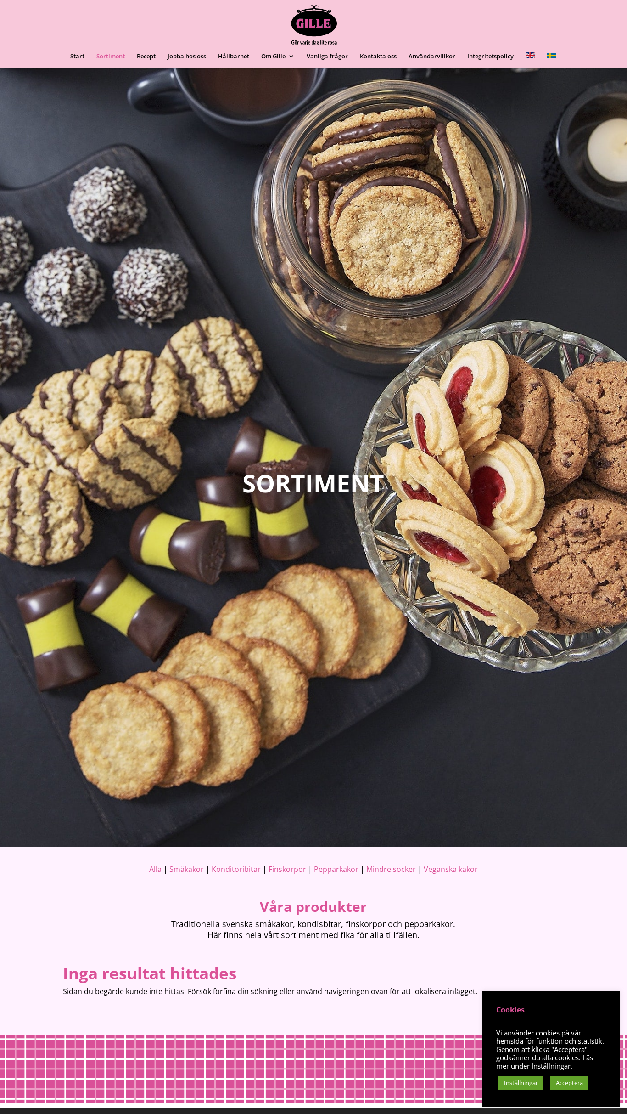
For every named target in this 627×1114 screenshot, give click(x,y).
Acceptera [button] (569, 1083)
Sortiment (110, 56)
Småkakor (186, 869)
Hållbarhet (233, 56)
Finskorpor (287, 869)
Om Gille (273, 56)
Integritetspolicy (490, 56)
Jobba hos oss (187, 56)
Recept (146, 56)
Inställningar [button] (521, 1083)
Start (77, 56)
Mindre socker (391, 869)
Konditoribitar (236, 869)
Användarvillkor (432, 56)
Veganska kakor (450, 869)
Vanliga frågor (327, 56)
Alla (155, 869)
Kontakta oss (378, 56)
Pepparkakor (336, 869)
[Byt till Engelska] (530, 60)
